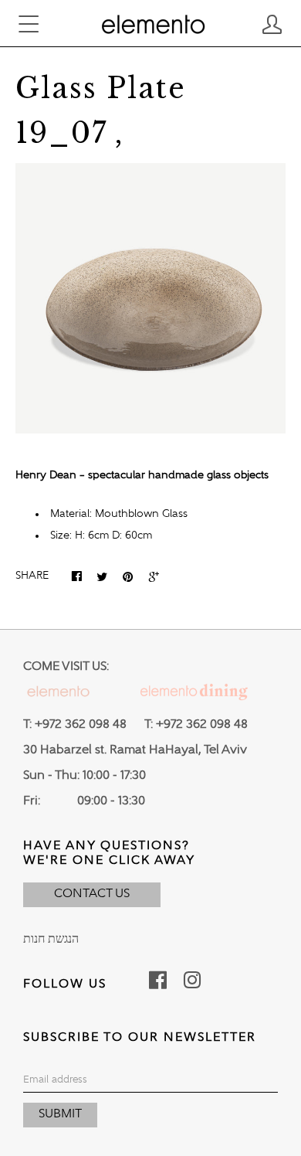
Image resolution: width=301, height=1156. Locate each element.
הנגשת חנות (51, 939)
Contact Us (92, 894)
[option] (150, 298)
